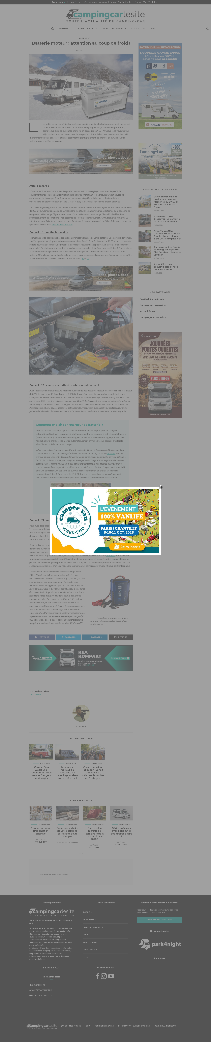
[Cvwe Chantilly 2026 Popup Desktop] (105, 520)
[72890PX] (105, 1035)
